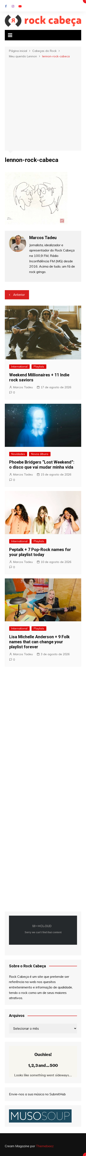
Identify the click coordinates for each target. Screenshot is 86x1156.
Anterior (19, 295)
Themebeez (45, 1146)
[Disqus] (43, 731)
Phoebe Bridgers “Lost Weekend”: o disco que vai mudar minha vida (41, 465)
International (19, 366)
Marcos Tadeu (23, 387)
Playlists (39, 366)
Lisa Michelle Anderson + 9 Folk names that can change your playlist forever (39, 641)
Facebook (6, 6)
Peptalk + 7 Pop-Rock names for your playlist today (40, 552)
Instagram (13, 6)
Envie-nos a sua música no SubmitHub (37, 1094)
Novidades (18, 454)
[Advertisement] (43, 104)
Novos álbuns (39, 454)
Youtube (20, 6)
